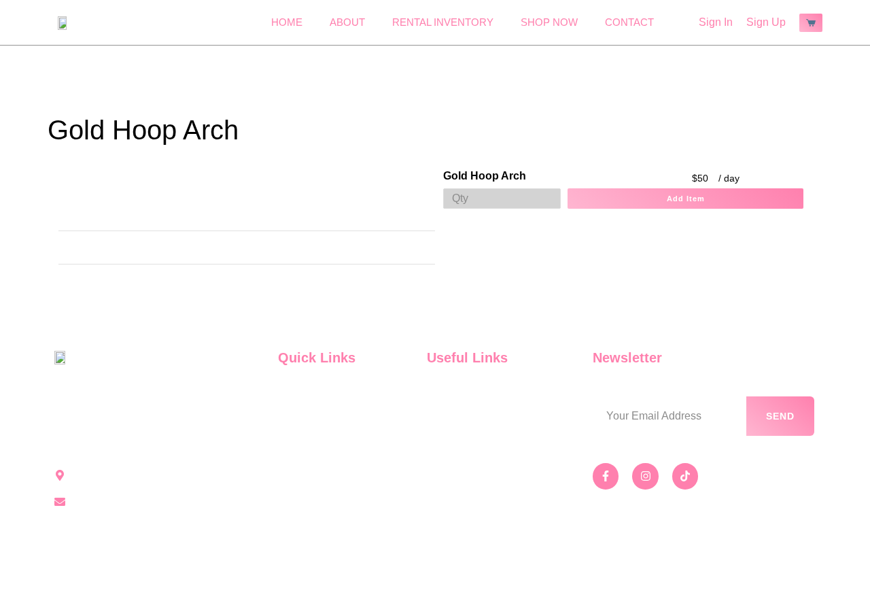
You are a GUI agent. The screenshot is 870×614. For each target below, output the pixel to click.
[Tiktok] (685, 476)
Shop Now (549, 22)
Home (286, 22)
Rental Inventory (442, 22)
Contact (629, 22)
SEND (780, 416)
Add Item (686, 198)
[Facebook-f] (606, 476)
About (347, 22)
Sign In (716, 22)
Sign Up (766, 22)
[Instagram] (645, 476)
